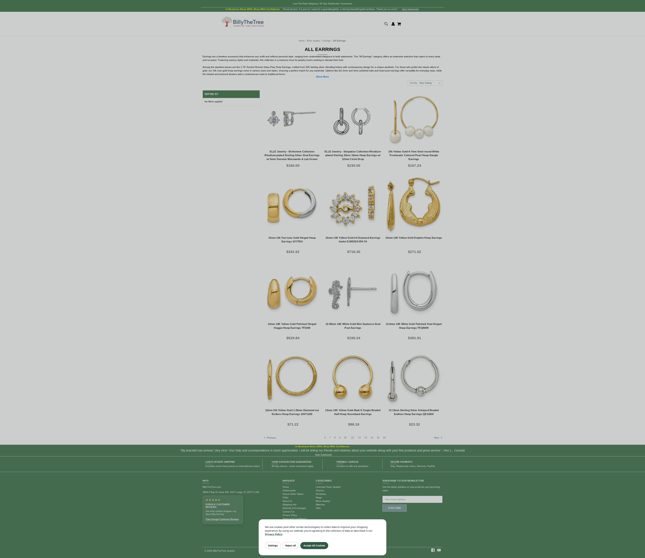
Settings (273, 545)
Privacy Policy (273, 534)
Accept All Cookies (314, 545)
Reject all (290, 545)
